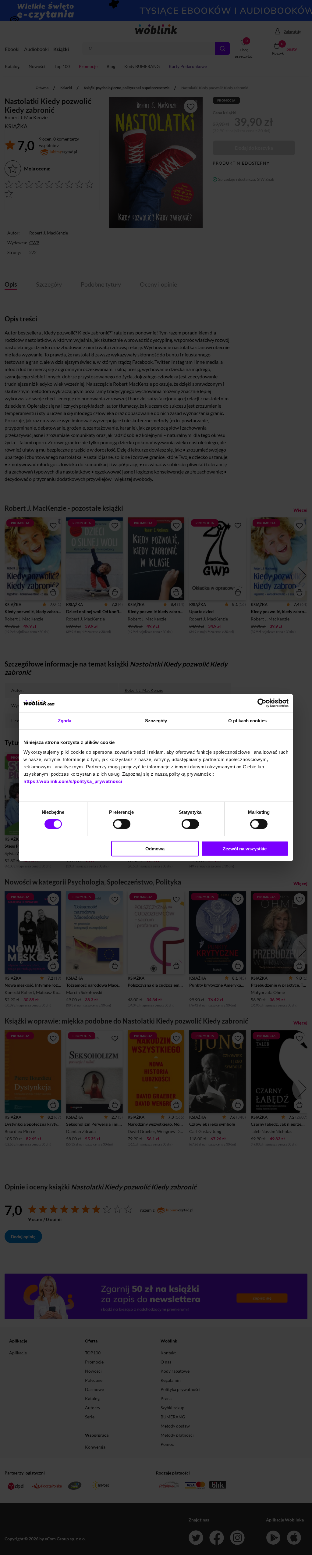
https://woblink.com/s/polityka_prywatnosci (72, 781)
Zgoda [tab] (65, 720)
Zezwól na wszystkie (245, 848)
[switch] (121, 824)
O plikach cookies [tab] (247, 720)
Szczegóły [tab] (156, 720)
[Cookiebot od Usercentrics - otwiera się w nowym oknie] (262, 703)
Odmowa (155, 848)
